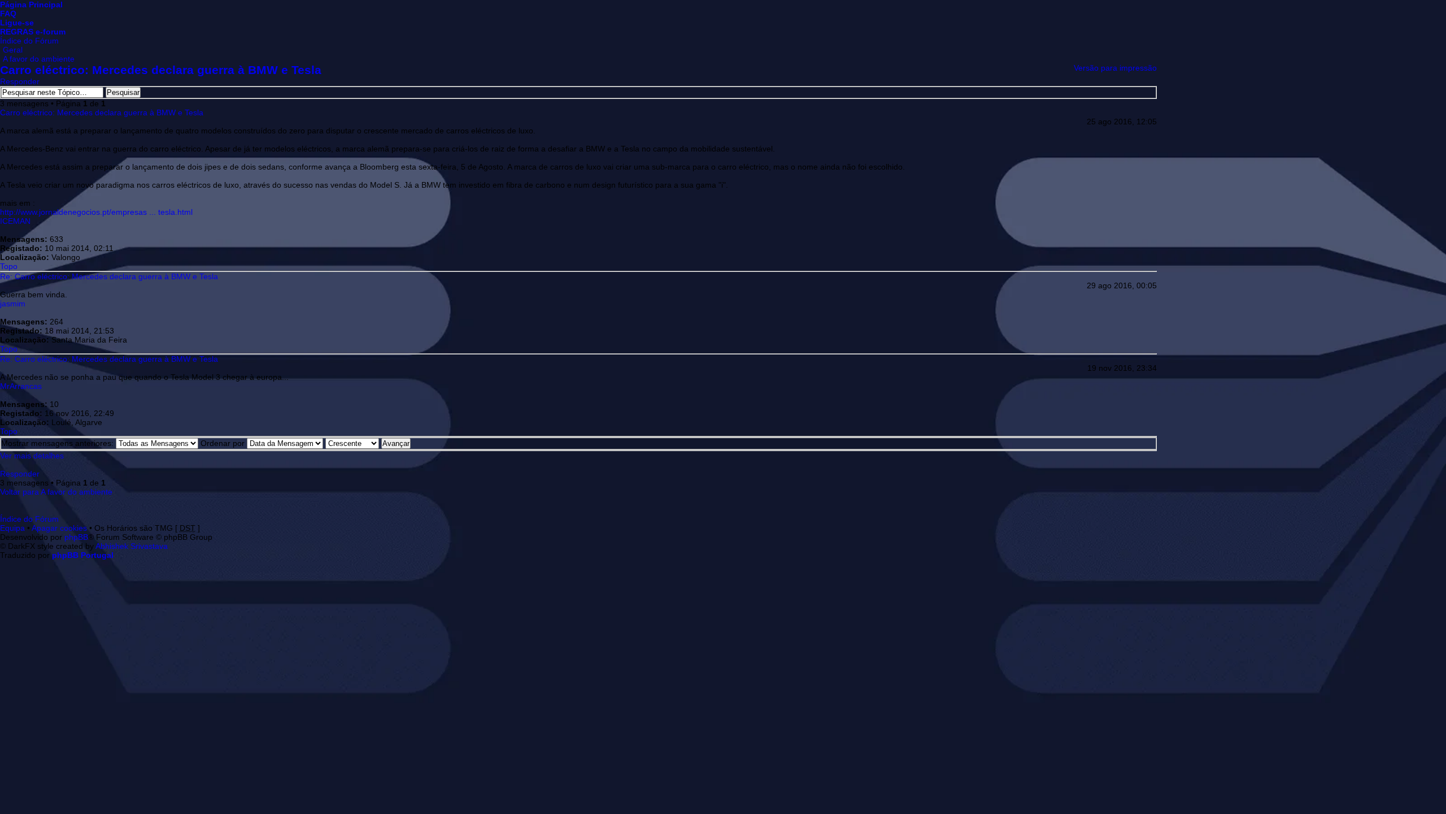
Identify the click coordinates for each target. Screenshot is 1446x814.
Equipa (12, 527)
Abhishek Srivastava (131, 546)
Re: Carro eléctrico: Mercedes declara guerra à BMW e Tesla (109, 276)
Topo (9, 266)
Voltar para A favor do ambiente (56, 491)
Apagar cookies (59, 527)
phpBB (76, 537)
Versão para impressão (1115, 67)
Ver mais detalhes (32, 455)
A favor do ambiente (39, 58)
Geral (13, 49)
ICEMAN (15, 221)
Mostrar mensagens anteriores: (58, 443)
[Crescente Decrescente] (368, 443)
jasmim (12, 303)
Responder (20, 81)
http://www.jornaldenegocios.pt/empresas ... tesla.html (96, 212)
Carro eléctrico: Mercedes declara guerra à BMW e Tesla (160, 69)
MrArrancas (21, 386)
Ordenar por (224, 443)
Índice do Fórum (29, 40)
